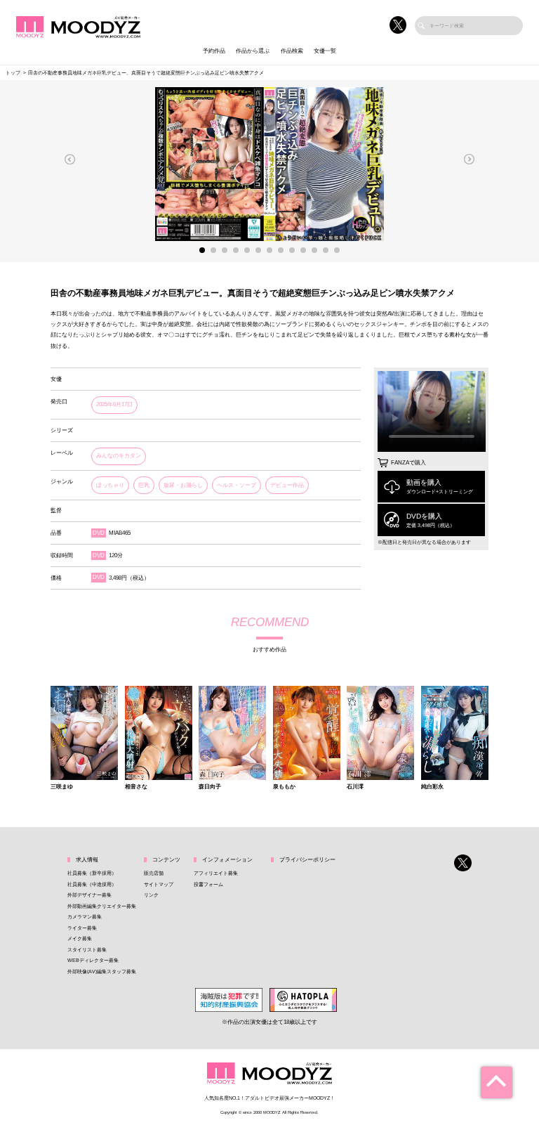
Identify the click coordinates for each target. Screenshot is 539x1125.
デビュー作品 (287, 485)
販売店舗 (154, 873)
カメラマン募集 (84, 916)
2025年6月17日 (114, 404)
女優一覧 (325, 51)
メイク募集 (79, 938)
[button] (70, 159)
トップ (13, 72)
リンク (151, 894)
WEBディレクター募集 (93, 960)
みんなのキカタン (118, 456)
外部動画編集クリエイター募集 (101, 906)
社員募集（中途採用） (92, 884)
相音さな (136, 787)
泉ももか (284, 787)
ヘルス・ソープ (236, 485)
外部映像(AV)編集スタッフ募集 (101, 971)
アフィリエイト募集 (216, 873)
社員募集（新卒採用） (92, 873)
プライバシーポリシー (307, 860)
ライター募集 (82, 927)
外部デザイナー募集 (89, 894)
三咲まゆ (62, 787)
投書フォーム (208, 884)
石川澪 (355, 787)
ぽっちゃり (110, 485)
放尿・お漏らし (183, 485)
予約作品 (214, 51)
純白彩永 (432, 787)
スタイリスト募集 (87, 949)
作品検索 (292, 51)
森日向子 (210, 787)
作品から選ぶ (253, 51)
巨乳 (143, 485)
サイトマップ (158, 884)
